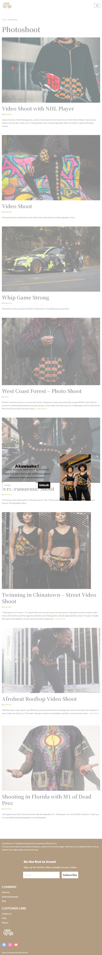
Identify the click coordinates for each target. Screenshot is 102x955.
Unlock (44, 485)
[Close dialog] (97, 456)
